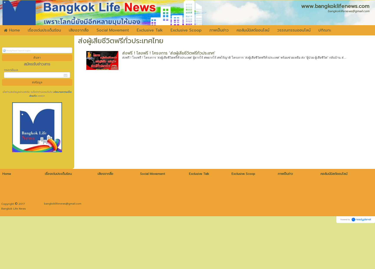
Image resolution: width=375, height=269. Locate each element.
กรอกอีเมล (11, 70)
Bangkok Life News (13, 209)
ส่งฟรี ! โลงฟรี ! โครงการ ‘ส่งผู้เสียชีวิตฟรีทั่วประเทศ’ (168, 53)
